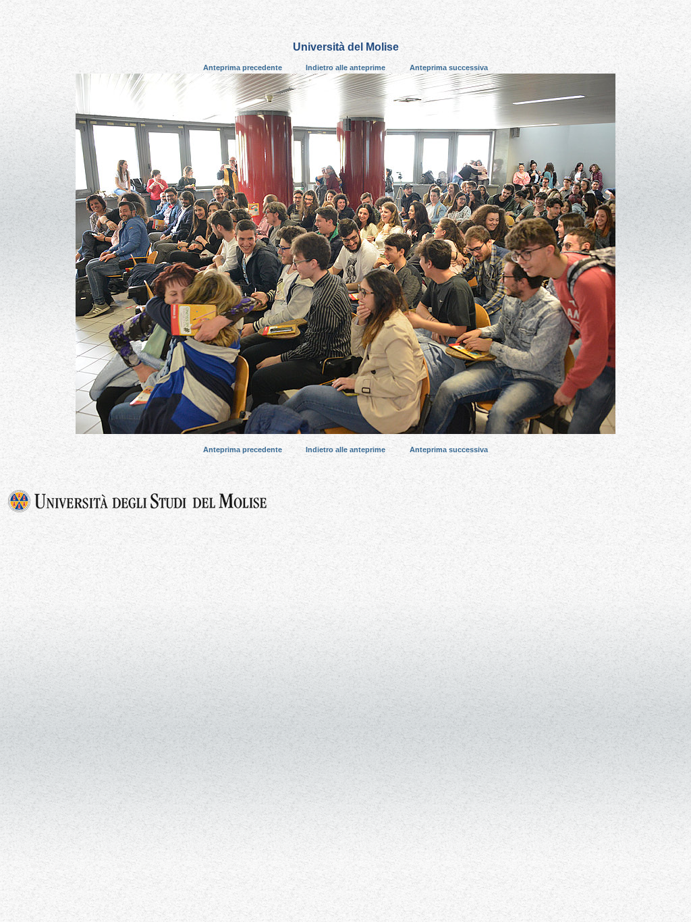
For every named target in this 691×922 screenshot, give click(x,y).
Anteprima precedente (242, 67)
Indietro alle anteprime (345, 67)
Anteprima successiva (449, 67)
